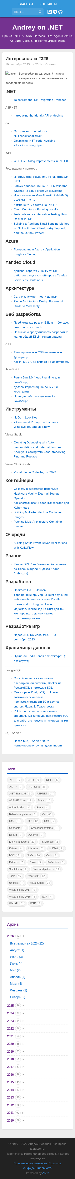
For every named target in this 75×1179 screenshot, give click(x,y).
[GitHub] (60, 11)
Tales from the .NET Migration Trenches (40, 99)
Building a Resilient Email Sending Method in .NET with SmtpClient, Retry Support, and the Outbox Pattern (41, 228)
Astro (45, 1173)
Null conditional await (27, 135)
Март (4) (16, 983)
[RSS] (49, 11)
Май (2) (15, 970)
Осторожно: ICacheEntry (30, 131)
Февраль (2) (18, 990)
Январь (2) (17, 997)
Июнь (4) (16, 963)
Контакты (48, 4)
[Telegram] (55, 11)
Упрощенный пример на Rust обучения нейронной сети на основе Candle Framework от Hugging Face (41, 599)
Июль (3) (16, 957)
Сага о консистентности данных (35, 296)
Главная (26, 4)
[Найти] (40, 11)
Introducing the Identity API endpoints (38, 115)
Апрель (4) (17, 977)
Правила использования (30, 1163)
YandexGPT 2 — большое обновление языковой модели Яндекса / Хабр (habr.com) (40, 568)
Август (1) (17, 950)
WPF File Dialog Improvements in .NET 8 (41, 161)
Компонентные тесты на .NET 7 (35, 204)
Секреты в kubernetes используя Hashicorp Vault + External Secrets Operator (36, 493)
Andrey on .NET (37, 27)
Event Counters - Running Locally (36, 209)
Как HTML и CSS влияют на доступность (41, 361)
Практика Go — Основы (30, 590)
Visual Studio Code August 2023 (35, 472)
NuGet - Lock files (25, 417)
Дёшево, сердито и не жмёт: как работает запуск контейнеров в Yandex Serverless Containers (40, 275)
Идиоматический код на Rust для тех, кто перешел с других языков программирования (39, 613)
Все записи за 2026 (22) (27, 943)
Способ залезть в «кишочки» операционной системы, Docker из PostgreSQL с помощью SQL (37, 682)
